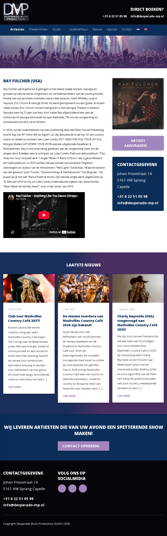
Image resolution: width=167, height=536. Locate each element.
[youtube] (62, 488)
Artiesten (17, 29)
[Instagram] (83, 488)
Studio (56, 29)
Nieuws (97, 29)
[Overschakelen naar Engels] (145, 29)
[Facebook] (72, 488)
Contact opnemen (81, 445)
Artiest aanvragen (135, 143)
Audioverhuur (79, 29)
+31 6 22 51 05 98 (115, 16)
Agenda (112, 29)
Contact (127, 29)
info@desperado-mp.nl (147, 16)
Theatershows (38, 29)
